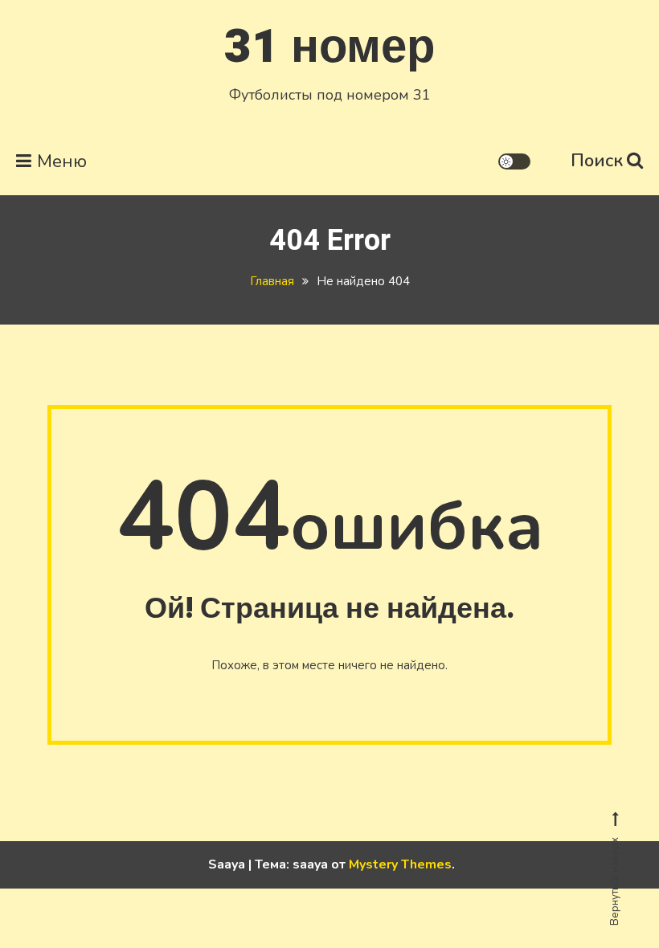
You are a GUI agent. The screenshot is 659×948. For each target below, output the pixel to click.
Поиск (597, 161)
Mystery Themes (400, 864)
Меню (62, 161)
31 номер (329, 47)
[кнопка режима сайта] (514, 161)
